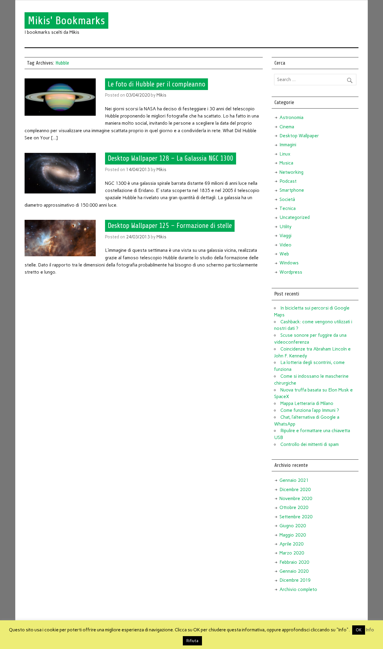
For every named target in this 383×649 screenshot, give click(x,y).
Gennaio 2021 (293, 480)
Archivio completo (298, 589)
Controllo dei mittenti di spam (309, 444)
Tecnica (287, 208)
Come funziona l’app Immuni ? (309, 410)
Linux (284, 154)
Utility (285, 226)
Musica (286, 163)
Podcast (288, 181)
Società (287, 199)
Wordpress (290, 272)
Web (284, 254)
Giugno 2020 (292, 525)
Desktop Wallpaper (299, 135)
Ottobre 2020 (293, 507)
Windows (289, 263)
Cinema (286, 127)
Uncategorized (294, 217)
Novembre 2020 (295, 498)
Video (285, 245)
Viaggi (285, 235)
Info (370, 630)
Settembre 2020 (295, 516)
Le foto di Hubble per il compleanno (156, 84)
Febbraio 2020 (294, 562)
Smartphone (291, 190)
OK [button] (358, 630)
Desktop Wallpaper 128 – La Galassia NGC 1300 (170, 158)
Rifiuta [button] (192, 641)
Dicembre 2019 (295, 580)
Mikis (161, 95)
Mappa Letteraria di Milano (306, 403)
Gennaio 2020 (293, 571)
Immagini (287, 144)
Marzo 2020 (291, 553)
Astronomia (291, 117)
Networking (291, 172)
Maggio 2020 (292, 535)
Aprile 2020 (291, 544)
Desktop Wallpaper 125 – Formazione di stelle (170, 226)
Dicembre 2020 (295, 489)
